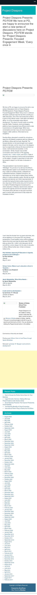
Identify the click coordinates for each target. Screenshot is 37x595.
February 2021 (8, 508)
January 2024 (8, 458)
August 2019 (8, 542)
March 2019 (7, 551)
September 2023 (9, 464)
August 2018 (8, 564)
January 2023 (8, 475)
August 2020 (8, 519)
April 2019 (7, 549)
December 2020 (9, 511)
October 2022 (8, 479)
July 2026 (7, 418)
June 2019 (7, 545)
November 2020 (9, 513)
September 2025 (9, 428)
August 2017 (8, 578)
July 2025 (7, 432)
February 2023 (8, 473)
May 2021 (7, 502)
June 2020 (7, 523)
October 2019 (8, 538)
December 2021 (9, 492)
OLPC (25, 154)
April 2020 (7, 526)
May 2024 (7, 451)
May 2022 (7, 487)
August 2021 (8, 498)
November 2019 (9, 536)
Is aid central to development (12, 291)
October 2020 (8, 515)
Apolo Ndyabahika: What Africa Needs (14, 279)
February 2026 (8, 424)
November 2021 (9, 494)
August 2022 (8, 481)
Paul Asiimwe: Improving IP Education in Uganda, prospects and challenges (18, 253)
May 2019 (7, 547)
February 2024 (8, 456)
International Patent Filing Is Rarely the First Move (19, 408)
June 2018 (7, 568)
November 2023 (9, 460)
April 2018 (7, 572)
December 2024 (9, 441)
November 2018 (9, 559)
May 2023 (7, 470)
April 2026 (7, 422)
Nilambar (23, 590)
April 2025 (7, 437)
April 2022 (7, 489)
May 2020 (7, 525)
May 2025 (7, 435)
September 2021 (9, 496)
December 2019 (9, 534)
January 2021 (8, 509)
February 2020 (8, 530)
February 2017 (8, 580)
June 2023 (7, 468)
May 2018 (7, 570)
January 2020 (8, 532)
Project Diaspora (12, 10)
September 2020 (9, 517)
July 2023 (7, 466)
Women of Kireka (11, 318)
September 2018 (9, 562)
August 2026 (8, 417)
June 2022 (7, 485)
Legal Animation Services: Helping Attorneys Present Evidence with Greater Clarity (16, 400)
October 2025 (8, 426)
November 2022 (9, 477)
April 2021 (7, 504)
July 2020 (7, 521)
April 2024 (7, 453)
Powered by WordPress (18, 588)
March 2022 (7, 490)
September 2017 (9, 576)
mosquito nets (7, 154)
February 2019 (8, 553)
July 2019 (7, 544)
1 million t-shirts (15, 154)
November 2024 (9, 443)
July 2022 (7, 483)
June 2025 (7, 434)
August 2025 (8, 430)
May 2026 (7, 420)
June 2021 (7, 500)
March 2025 (7, 439)
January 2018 (8, 574)
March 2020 (7, 528)
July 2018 (7, 566)
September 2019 (9, 540)
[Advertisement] (18, 67)
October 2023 (8, 462)
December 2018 (9, 557)
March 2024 (7, 454)
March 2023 (7, 471)
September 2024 (9, 445)
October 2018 (8, 561)
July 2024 (7, 449)
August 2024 (8, 447)
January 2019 (8, 555)
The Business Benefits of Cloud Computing (17, 406)
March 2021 (7, 506)
